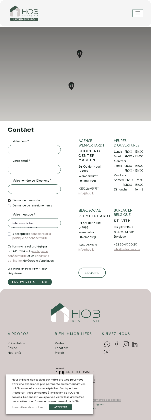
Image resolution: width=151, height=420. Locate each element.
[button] (71, 86)
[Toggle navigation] (137, 13)
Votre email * (21, 161)
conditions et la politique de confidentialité (31, 236)
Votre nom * (21, 141)
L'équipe (92, 273)
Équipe (12, 348)
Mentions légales (93, 404)
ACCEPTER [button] (60, 407)
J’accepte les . (31, 236)
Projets (59, 353)
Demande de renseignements (32, 205)
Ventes (59, 343)
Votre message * (24, 214)
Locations (61, 348)
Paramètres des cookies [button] (105, 399)
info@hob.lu (86, 193)
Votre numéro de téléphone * (32, 180)
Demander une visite (26, 200)
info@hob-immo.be (127, 249)
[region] (75, 74)
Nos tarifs (14, 353)
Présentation (16, 343)
